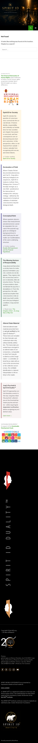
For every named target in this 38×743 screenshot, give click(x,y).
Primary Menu (35, 28)
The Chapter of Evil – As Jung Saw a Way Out (11, 311)
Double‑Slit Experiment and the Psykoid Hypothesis (10, 249)
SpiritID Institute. (7, 697)
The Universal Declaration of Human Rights (10, 76)
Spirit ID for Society (9, 158)
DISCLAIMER (5, 688)
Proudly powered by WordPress (9, 740)
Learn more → (7, 415)
